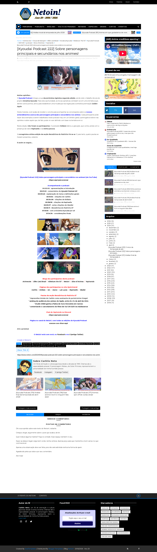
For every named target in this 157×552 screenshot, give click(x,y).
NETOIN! (21, 43)
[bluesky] (21, 2)
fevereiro (112, 261)
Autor (128, 2)
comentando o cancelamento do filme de (59, 307)
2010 (109, 294)
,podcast (39, 60)
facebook (86, 414)
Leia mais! (22, 518)
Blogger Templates (55, 549)
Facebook (38, 372)
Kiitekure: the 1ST (55, 282)
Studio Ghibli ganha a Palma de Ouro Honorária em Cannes (59, 304)
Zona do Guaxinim (114, 146)
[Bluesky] (131, 548)
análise (105, 508)
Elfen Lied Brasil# (56, 344)
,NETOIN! (32, 60)
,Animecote (43, 58)
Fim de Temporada (110, 526)
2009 (109, 296)
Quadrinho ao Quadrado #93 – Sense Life (121, 141)
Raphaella (74, 290)
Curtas (112, 27)
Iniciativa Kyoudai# (70, 344)
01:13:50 (45, 211)
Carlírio (34, 290)
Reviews (82, 27)
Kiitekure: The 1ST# (85, 344)
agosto (111, 236)
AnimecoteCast (108, 533)
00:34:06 (49, 199)
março (111, 259)
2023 (109, 266)
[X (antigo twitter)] (25, 2)
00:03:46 (41, 194)
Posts (111, 167)
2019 (109, 274)
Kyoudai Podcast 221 (69, 191)
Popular (122, 167)
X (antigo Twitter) (61, 372)
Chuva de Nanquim (39, 41)
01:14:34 (49, 213)
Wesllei (82, 290)
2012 (109, 290)
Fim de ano (106, 536)
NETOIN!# (28, 346)
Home (19, 41)
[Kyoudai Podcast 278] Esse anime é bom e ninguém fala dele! (56, 395)
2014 (109, 285)
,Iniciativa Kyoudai (79, 58)
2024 (109, 226)
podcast (29, 43)
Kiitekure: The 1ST (80, 41)
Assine (78, 523)
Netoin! (66, 282)
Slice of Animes (39, 43)
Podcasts (39, 27)
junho (111, 241)
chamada (125, 508)
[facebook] (28, 2)
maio (111, 243)
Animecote (64, 32)
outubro (112, 232)
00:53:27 (47, 205)
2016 (109, 281)
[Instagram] (21, 521)
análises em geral (110, 522)
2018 (109, 276)
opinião (114, 508)
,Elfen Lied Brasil (66, 58)
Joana (54, 290)
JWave (109, 122)
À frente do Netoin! (27, 496)
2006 (109, 303)
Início (111, 2)
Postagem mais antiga (90, 408)
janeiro (111, 264)
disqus (58, 414)
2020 (109, 272)
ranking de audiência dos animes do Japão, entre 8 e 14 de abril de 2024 (58, 301)
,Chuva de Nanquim (54, 58)
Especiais (93, 27)
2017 (109, 279)
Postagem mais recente (27, 408)
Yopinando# (61, 346)
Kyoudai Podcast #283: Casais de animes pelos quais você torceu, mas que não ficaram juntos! (121, 133)
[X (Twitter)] (31, 521)
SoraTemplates (30, 549)
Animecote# (27, 344)
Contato (136, 2)
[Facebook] (26, 521)
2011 (109, 292)
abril (110, 245)
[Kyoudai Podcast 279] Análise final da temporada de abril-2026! (28, 395)
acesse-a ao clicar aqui (58, 323)
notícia (126, 511)
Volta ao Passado (67, 27)
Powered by (72, 530)
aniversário (123, 533)
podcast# (37, 346)
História (119, 2)
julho (111, 239)
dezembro (113, 228)
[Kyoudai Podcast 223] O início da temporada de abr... (120, 248)
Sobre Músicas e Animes (112, 529)
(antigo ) (76, 334)
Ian (49, 290)
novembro (113, 230)
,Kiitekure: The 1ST (91, 58)
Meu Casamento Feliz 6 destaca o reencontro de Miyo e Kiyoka (119, 124)
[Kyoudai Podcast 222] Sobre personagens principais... (124, 252)
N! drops (116, 511)
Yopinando (50, 43)
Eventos (123, 27)
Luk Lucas (63, 290)
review (124, 519)
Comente (135, 167)
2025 (109, 223)
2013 (109, 287)
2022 (109, 268)
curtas (105, 519)
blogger (30, 414)
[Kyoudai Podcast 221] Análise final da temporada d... (122, 256)
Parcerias (27, 27)
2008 (109, 298)
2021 (109, 270)
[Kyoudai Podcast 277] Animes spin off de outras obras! (86, 394)
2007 (109, 300)
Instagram (48, 372)
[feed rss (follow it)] (17, 2)
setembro (113, 234)
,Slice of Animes (47, 60)
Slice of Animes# (49, 346)
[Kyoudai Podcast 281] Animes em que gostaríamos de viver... (92, 33)
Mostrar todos (137, 161)
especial (106, 515)
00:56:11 (47, 208)
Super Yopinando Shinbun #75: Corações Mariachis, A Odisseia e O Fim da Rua (121, 156)
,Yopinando (57, 60)
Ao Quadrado (112, 140)
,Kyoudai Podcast (23, 60)
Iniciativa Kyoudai (66, 41)
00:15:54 (49, 197)
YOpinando (111, 154)
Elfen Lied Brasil (53, 41)
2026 (109, 221)
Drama (103, 27)
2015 (109, 283)
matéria (114, 519)
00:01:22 (43, 191)
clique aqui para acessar (58, 180)
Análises (51, 27)
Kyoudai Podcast (93, 41)
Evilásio (42, 290)
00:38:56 (48, 202)
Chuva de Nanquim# (41, 344)
